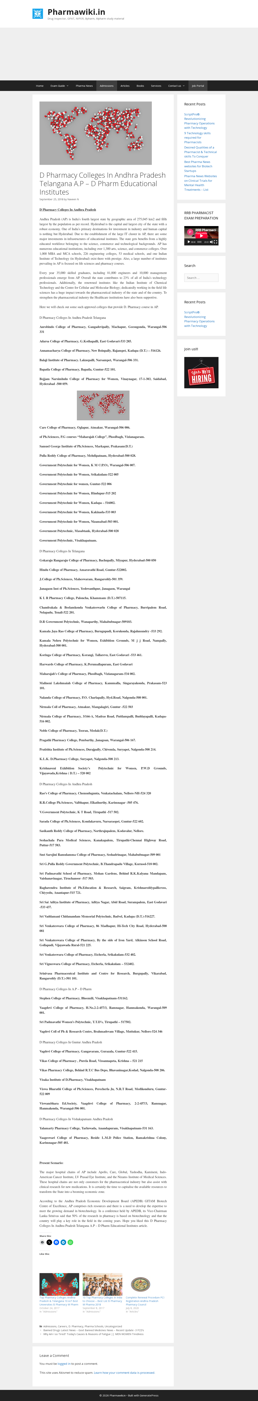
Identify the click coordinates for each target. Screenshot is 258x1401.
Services (156, 85)
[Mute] (211, 242)
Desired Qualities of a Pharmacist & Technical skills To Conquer (200, 151)
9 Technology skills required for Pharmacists (197, 137)
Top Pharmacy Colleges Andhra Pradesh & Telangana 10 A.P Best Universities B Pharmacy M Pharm (58, 1301)
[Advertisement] (129, 54)
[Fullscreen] (215, 242)
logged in (64, 1364)
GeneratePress (149, 1395)
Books (140, 85)
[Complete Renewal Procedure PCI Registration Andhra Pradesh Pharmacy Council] (146, 1284)
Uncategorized (113, 1326)
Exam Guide (58, 85)
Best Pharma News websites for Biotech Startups (198, 166)
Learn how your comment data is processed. (124, 1373)
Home (40, 85)
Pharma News (84, 85)
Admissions (107, 85)
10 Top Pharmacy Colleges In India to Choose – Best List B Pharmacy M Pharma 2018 (102, 1301)
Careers (62, 1326)
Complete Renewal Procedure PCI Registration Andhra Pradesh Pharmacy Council (145, 1301)
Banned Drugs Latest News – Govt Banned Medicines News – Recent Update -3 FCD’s (93, 1330)
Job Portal (198, 85)
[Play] (189, 242)
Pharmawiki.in (76, 11)
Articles (125, 85)
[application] (201, 235)
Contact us (174, 85)
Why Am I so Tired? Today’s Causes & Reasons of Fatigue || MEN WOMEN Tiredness (93, 1334)
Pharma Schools (94, 1326)
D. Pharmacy (75, 1326)
